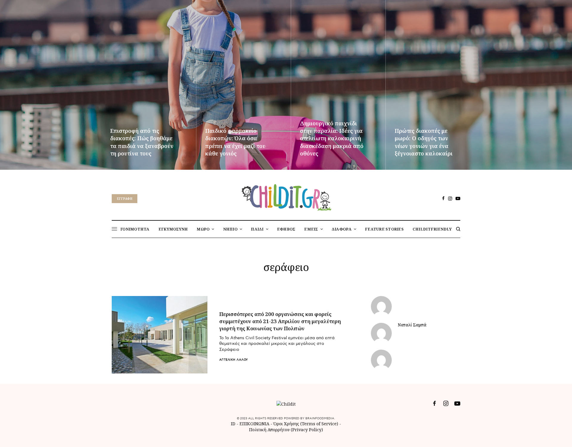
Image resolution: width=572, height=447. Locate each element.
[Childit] (286, 196)
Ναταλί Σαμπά (412, 325)
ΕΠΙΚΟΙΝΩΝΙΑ (255, 423)
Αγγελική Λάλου (233, 360)
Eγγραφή (124, 199)
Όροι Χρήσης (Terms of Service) (305, 423)
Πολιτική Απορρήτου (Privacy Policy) (286, 429)
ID (233, 423)
